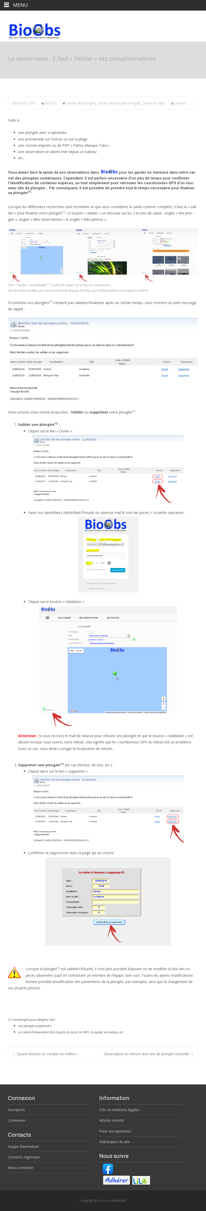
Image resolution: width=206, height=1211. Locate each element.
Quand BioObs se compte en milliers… (45, 1053)
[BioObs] (30, 30)
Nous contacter (20, 1167)
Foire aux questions (115, 1131)
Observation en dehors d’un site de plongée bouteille (149, 1053)
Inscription (16, 1109)
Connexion (16, 1120)
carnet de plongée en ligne (119, 103)
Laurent (180, 103)
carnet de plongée (81, 103)
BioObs (51, 103)
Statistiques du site (114, 1141)
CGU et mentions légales (119, 1109)
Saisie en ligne (154, 103)
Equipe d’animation (23, 1146)
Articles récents (111, 1120)
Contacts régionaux (24, 1157)
